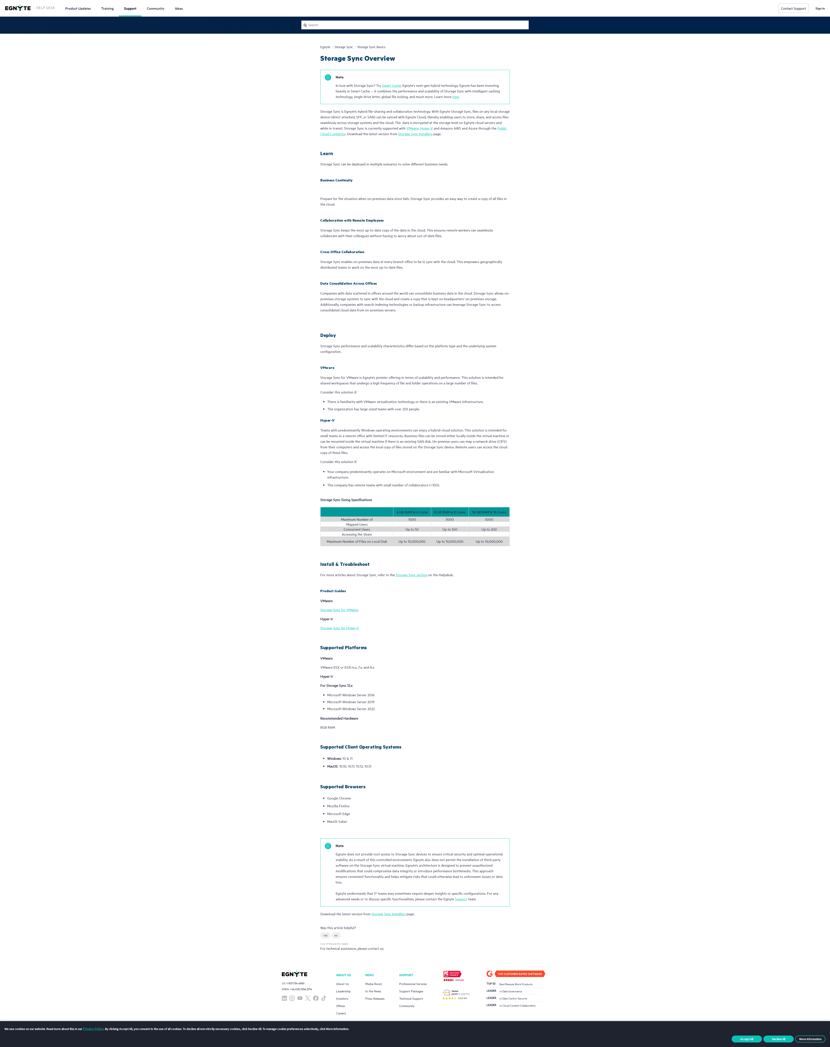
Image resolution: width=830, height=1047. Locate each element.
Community (155, 8)
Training (107, 8)
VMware (412, 128)
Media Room (373, 984)
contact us (375, 948)
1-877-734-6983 (295, 983)
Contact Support (793, 8)
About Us (342, 984)
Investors (342, 998)
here (455, 96)
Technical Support (411, 998)
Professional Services (413, 984)
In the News (373, 991)
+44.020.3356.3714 (301, 989)
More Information (810, 1039)
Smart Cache (391, 85)
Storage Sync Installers (415, 133)
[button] (325, 935)
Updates (78, 8)
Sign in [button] (820, 8)
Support (130, 8)
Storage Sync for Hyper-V (339, 627)
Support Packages (411, 991)
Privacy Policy (93, 1028)
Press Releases (375, 998)
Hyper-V (426, 128)
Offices (340, 1006)
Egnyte (325, 47)
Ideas (179, 8)
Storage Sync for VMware (339, 609)
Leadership (343, 991)
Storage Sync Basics (371, 47)
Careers (341, 1013)
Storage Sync (344, 47)
